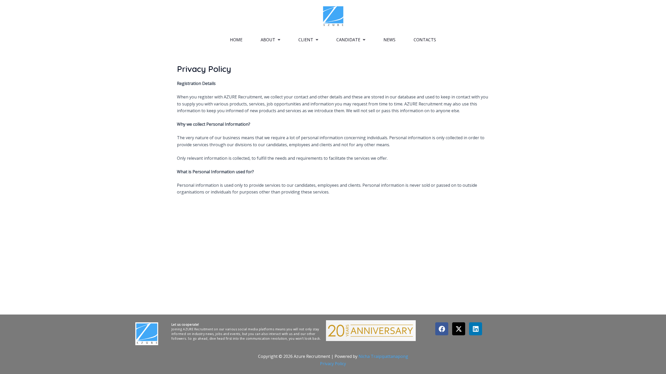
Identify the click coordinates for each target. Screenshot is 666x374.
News (389, 40)
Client (305, 40)
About (268, 40)
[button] (270, 40)
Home (236, 40)
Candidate (348, 40)
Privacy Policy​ (333, 363)
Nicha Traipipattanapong (383, 356)
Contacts (425, 40)
